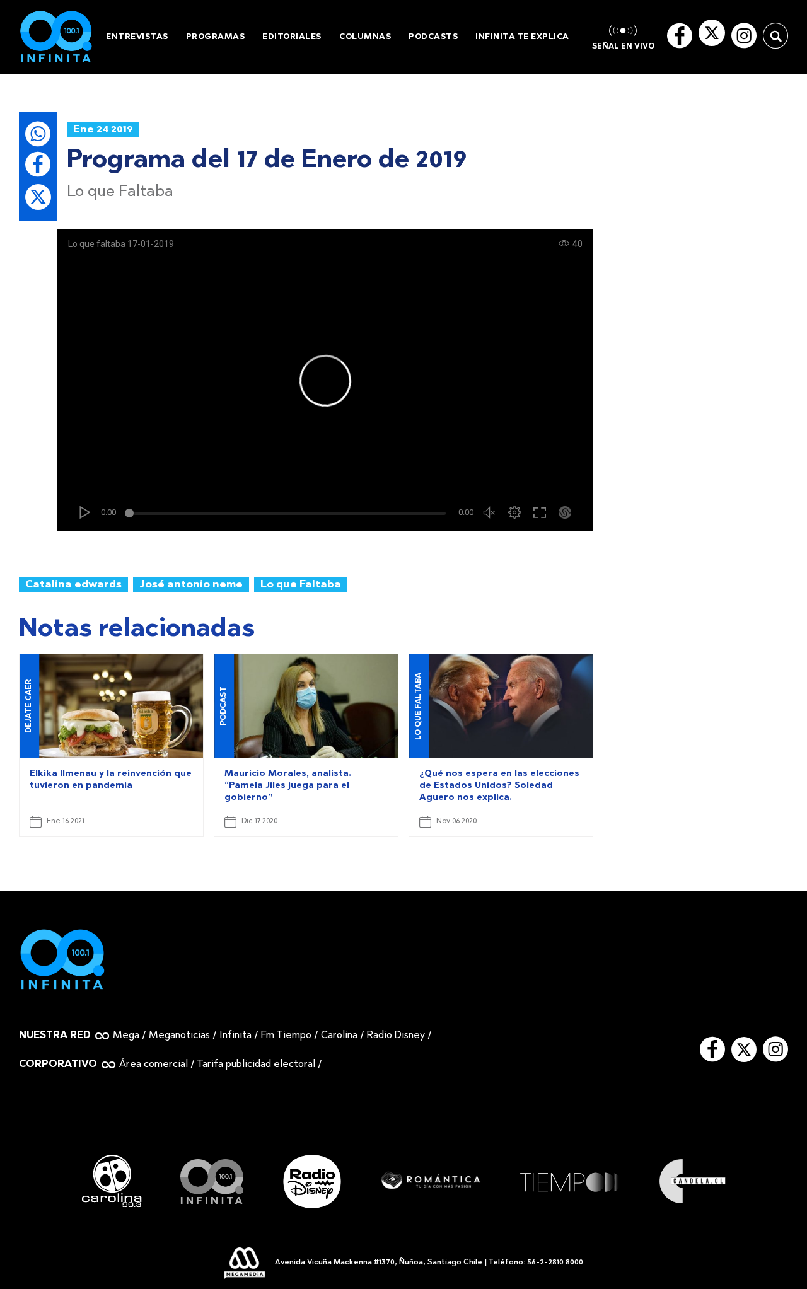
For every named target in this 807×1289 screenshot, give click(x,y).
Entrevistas (137, 37)
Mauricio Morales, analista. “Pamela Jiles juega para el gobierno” (287, 786)
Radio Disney (396, 1036)
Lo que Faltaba (300, 584)
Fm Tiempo (286, 1036)
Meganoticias (179, 1036)
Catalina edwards (73, 584)
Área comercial (153, 1065)
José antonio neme (191, 584)
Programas (215, 37)
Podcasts (433, 37)
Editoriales (292, 37)
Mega (126, 1036)
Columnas (365, 37)
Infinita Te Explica (522, 37)
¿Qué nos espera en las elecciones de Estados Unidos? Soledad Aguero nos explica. (499, 786)
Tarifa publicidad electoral (256, 1065)
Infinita (235, 1036)
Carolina (339, 1036)
